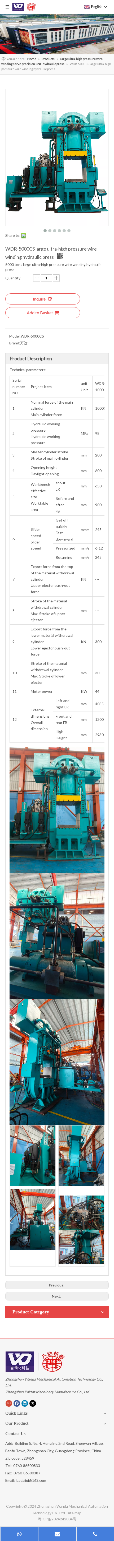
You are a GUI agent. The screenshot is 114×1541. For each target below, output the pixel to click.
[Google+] (9, 1403)
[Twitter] (32, 1403)
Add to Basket (40, 312)
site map (74, 1513)
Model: (15, 336)
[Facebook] (17, 1403)
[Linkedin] (24, 1403)
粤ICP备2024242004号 (57, 1519)
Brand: (14, 343)
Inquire (39, 298)
